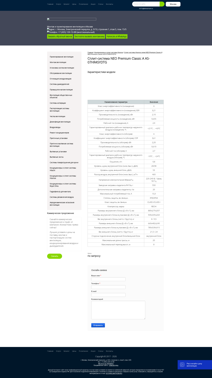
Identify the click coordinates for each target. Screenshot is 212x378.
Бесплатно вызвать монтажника (89, 36)
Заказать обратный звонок (60, 36)
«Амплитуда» (113, 365)
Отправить (98, 325)
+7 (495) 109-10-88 (67, 32)
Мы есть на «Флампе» (106, 364)
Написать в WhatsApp (117, 36)
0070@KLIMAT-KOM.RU (114, 373)
